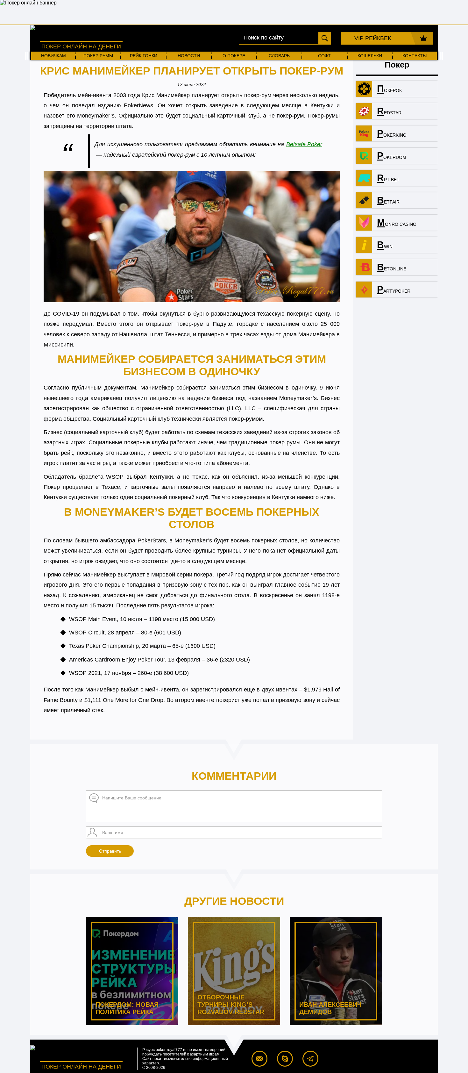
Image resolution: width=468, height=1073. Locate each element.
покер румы (98, 55)
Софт (324, 55)
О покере (234, 55)
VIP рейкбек (372, 38)
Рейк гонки (143, 55)
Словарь (279, 55)
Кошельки (370, 55)
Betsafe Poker (304, 144)
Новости (189, 55)
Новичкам (53, 55)
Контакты (414, 55)
